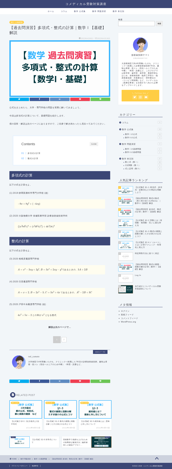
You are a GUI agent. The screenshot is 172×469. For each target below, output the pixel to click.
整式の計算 (33, 158)
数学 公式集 (80, 11)
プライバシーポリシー (20, 466)
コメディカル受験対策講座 (86, 4)
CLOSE (94, 144)
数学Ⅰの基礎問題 (17, 22)
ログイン (125, 311)
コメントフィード (129, 318)
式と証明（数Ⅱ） (142, 169)
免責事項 (35, 466)
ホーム (51, 11)
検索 (120, 19)
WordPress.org (128, 322)
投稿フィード (127, 314)
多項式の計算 (34, 153)
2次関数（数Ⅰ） (142, 165)
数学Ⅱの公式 (142, 138)
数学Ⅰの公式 (143, 134)
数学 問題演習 (99, 11)
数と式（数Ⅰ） (143, 162)
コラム (64, 11)
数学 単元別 (118, 11)
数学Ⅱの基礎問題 (142, 152)
